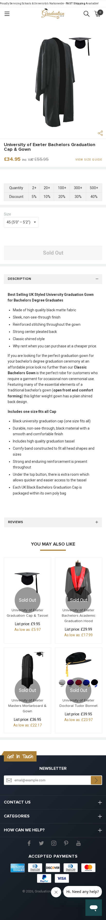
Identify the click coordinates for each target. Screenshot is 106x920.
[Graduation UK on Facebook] (29, 843)
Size (7, 214)
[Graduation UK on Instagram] (53, 843)
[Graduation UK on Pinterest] (66, 843)
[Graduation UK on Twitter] (41, 843)
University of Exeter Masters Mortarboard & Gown (27, 706)
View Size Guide (88, 159)
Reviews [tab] (15, 522)
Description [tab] (19, 279)
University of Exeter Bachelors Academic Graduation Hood (78, 615)
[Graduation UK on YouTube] (78, 843)
